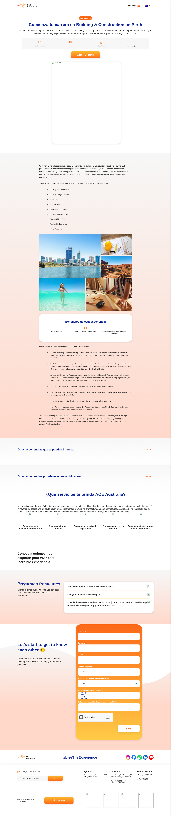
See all (148, 449)
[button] (148, 5)
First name (82, 631)
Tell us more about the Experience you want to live (98, 702)
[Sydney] (108, 693)
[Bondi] (108, 695)
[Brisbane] (108, 699)
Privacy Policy (22, 801)
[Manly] (108, 697)
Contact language (85, 666)
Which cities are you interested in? (92, 690)
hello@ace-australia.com (31, 772)
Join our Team (59, 800)
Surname (82, 643)
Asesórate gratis (85, 55)
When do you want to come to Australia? (94, 678)
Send (56, 778)
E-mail (80, 655)
